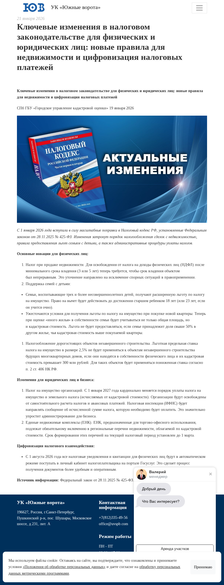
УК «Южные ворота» (75, 7)
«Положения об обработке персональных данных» (64, 567)
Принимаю (203, 567)
